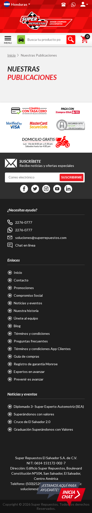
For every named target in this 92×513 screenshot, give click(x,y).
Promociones (24, 288)
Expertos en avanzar (29, 371)
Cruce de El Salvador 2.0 (32, 422)
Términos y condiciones (32, 333)
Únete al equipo (26, 318)
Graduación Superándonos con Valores (43, 429)
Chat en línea (25, 245)
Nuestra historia (26, 310)
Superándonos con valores (34, 414)
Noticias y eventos (28, 303)
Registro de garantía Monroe (36, 364)
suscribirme (71, 177)
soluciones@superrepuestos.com (40, 237)
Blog (17, 326)
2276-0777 (23, 222)
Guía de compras (26, 356)
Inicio (11, 55)
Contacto (21, 280)
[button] (30, 4)
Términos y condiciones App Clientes (42, 349)
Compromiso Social (28, 295)
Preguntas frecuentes (31, 341)
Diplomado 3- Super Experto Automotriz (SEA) (49, 406)
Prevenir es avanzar (28, 379)
